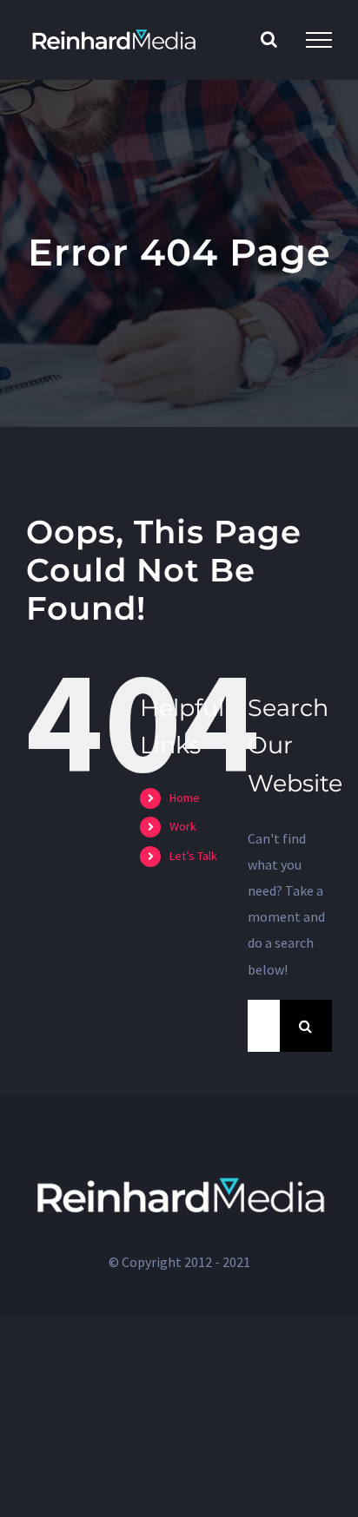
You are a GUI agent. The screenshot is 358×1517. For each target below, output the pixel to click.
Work (182, 826)
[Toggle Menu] (319, 40)
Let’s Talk (193, 856)
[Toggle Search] (269, 39)
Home (184, 797)
